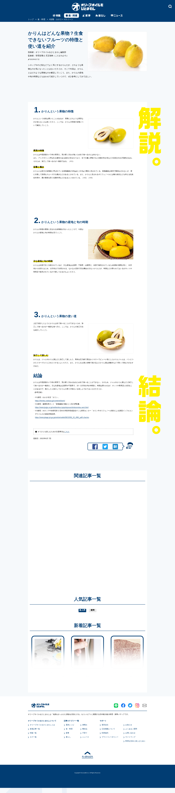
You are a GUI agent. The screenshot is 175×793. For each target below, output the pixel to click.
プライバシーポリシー (110, 737)
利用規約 (105, 733)
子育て (84, 733)
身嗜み (84, 725)
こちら (66, 432)
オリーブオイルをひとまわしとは (42, 725)
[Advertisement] (64, 535)
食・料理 (69, 729)
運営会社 (105, 725)
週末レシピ (70, 725)
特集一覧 (33, 733)
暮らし (68, 737)
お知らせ (128, 725)
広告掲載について (108, 729)
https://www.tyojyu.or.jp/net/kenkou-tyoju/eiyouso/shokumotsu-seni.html (61, 407)
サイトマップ (130, 737)
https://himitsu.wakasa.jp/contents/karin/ (50, 401)
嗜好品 (84, 729)
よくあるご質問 (131, 729)
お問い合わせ (130, 733)
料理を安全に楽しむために (135, 741)
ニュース (85, 737)
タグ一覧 (33, 737)
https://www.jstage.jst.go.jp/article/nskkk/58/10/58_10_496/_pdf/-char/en (62, 417)
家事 (67, 733)
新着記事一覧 (35, 729)
